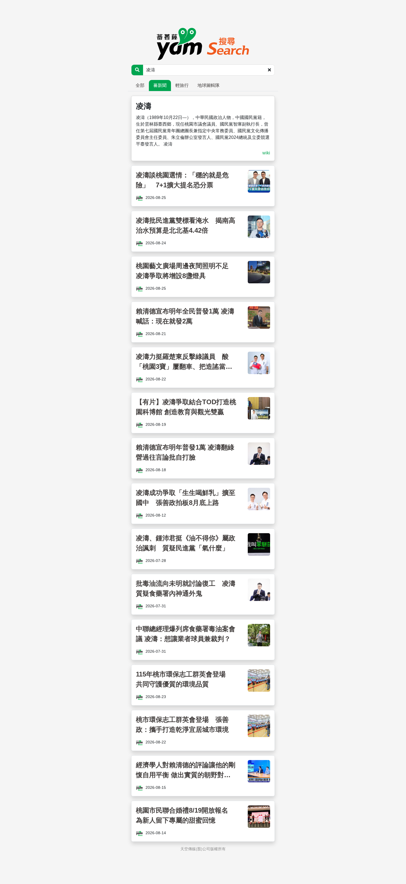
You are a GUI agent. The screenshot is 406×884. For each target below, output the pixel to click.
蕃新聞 (160, 85)
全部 (140, 85)
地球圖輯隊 (208, 85)
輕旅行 (182, 85)
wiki (266, 153)
